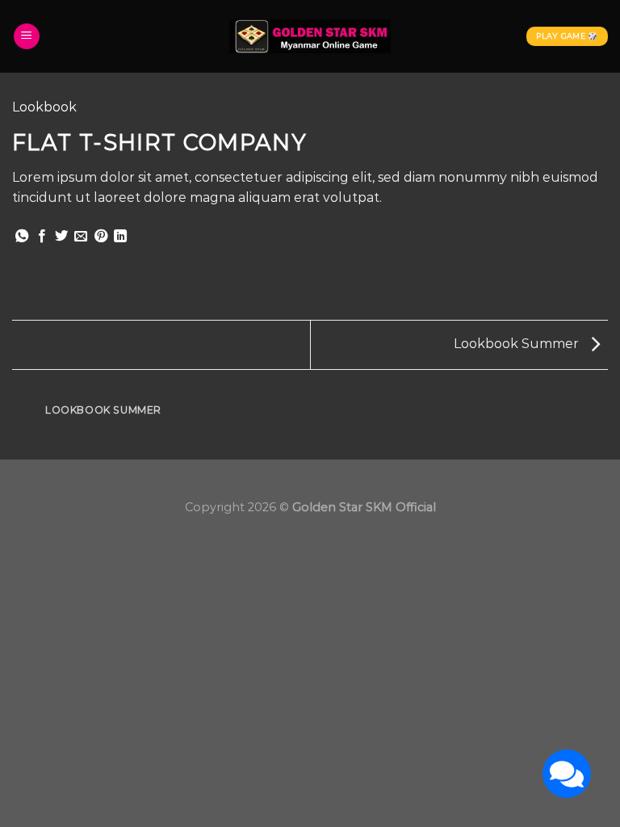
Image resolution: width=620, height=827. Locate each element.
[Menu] (27, 36)
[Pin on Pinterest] (100, 236)
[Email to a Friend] (80, 236)
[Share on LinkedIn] (120, 236)
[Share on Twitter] (61, 236)
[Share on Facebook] (42, 236)
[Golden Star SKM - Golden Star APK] (310, 36)
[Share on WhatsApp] (21, 236)
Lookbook (44, 107)
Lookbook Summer (518, 343)
